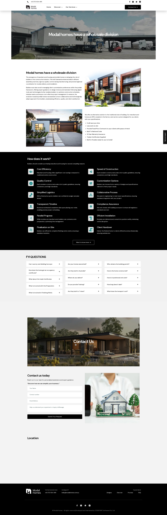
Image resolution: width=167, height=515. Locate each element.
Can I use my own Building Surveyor (40, 264)
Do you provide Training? (76, 284)
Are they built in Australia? (77, 271)
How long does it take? (114, 284)
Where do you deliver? (75, 278)
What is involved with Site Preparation (41, 286)
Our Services (71, 7)
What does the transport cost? (117, 291)
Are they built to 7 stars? (76, 291)
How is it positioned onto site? (117, 278)
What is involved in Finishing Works (40, 293)
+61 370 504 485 (36, 2)
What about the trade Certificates (40, 279)
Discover (57, 7)
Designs (109, 493)
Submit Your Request (55, 417)
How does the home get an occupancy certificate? (42, 271)
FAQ (139, 493)
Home (49, 7)
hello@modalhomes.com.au (70, 493)
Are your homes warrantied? (77, 264)
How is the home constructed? (117, 271)
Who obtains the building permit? (118, 264)
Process (130, 493)
